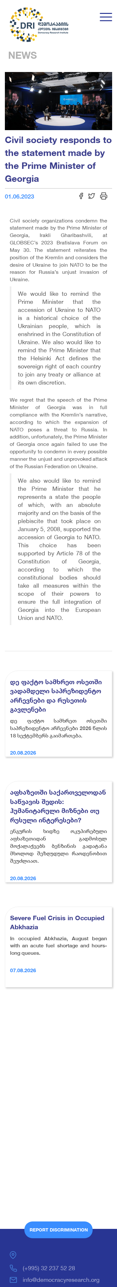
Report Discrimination (59, 1229)
